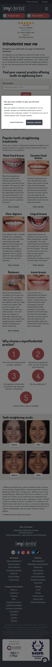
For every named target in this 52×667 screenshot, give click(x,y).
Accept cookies (34, 122)
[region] (26, 112)
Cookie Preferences (16, 122)
